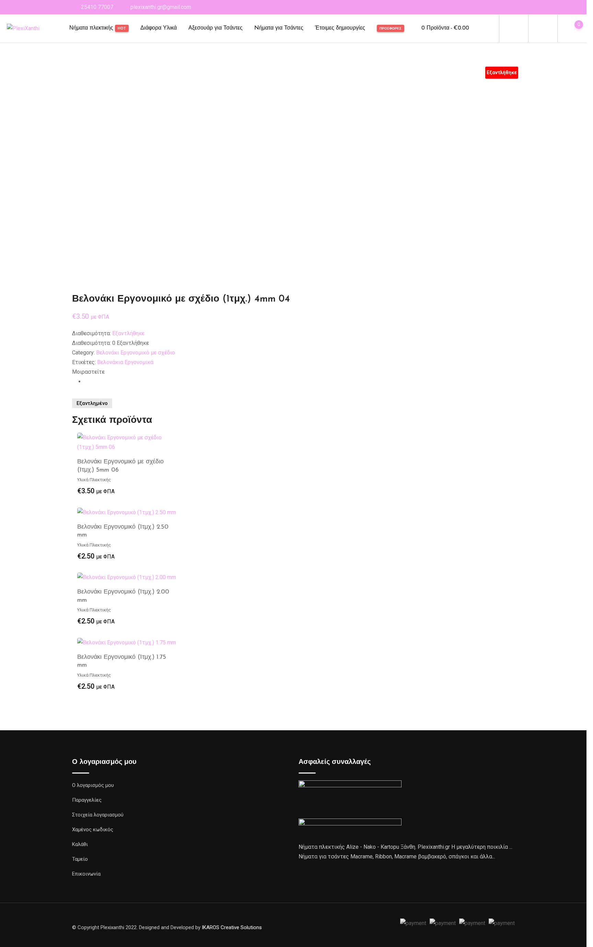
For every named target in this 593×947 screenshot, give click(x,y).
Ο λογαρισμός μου (93, 785)
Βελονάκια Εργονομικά (125, 362)
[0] (572, 28)
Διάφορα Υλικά (158, 28)
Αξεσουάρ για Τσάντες (215, 28)
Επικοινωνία (86, 874)
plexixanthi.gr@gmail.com (160, 7)
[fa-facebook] (86, 381)
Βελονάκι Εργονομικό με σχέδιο (135, 352)
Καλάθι (80, 844)
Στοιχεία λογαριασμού (98, 815)
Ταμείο (80, 859)
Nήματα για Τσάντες (278, 28)
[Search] (513, 28)
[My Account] (542, 28)
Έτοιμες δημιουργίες (340, 28)
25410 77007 (97, 7)
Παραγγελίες (87, 800)
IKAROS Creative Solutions (232, 927)
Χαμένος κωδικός (92, 829)
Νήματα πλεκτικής (97, 28)
